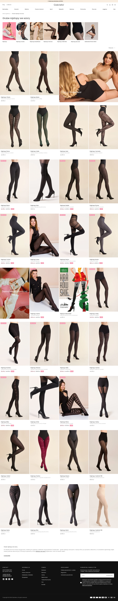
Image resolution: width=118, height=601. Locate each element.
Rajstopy (72, 9)
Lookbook (9, 4)
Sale (114, 9)
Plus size (94, 9)
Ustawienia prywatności (67, 575)
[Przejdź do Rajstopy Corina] (14, 236)
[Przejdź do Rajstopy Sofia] (44, 398)
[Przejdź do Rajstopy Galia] (44, 127)
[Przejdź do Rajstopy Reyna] (73, 452)
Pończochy (83, 9)
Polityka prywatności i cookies (68, 570)
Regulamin (63, 572)
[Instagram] (6, 579)
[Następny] (115, 31)
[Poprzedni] (2, 31)
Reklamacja (45, 577)
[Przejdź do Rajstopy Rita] (44, 506)
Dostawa (44, 570)
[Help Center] (112, 5)
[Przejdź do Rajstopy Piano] (73, 398)
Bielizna (27, 9)
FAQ (42, 582)
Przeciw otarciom (39, 9)
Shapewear (25, 577)
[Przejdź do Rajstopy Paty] (44, 181)
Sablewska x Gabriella (27, 575)
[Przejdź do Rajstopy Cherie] (14, 73)
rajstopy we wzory (41, 551)
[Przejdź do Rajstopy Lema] (44, 236)
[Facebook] (9, 579)
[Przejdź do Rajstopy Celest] (14, 452)
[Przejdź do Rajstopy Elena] (14, 181)
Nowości (16, 9)
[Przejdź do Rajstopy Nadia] (73, 181)
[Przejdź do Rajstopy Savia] (14, 506)
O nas (23, 570)
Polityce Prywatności (87, 585)
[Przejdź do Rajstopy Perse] (14, 127)
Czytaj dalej (7, 555)
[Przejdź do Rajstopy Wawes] (44, 344)
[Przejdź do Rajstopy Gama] (44, 290)
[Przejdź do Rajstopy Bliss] (14, 398)
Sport (51, 9)
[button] (107, 5)
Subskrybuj (109, 575)
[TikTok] (3, 579)
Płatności (44, 572)
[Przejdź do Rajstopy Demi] (73, 506)
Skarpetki (61, 9)
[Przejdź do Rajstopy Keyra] (73, 236)
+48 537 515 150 (6, 574)
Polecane (111, 48)
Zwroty (43, 575)
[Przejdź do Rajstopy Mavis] (44, 73)
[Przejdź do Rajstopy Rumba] (14, 344)
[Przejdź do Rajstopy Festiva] (44, 452)
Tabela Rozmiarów (46, 579)
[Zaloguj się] (110, 5)
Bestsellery (5, 9)
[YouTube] (12, 579)
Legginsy (105, 9)
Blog (4, 4)
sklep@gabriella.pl (7, 575)
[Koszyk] (115, 5)
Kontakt (43, 584)
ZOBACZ (65, 96)
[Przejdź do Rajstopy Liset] (73, 127)
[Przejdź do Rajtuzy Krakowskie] (73, 290)
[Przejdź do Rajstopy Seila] (73, 344)
